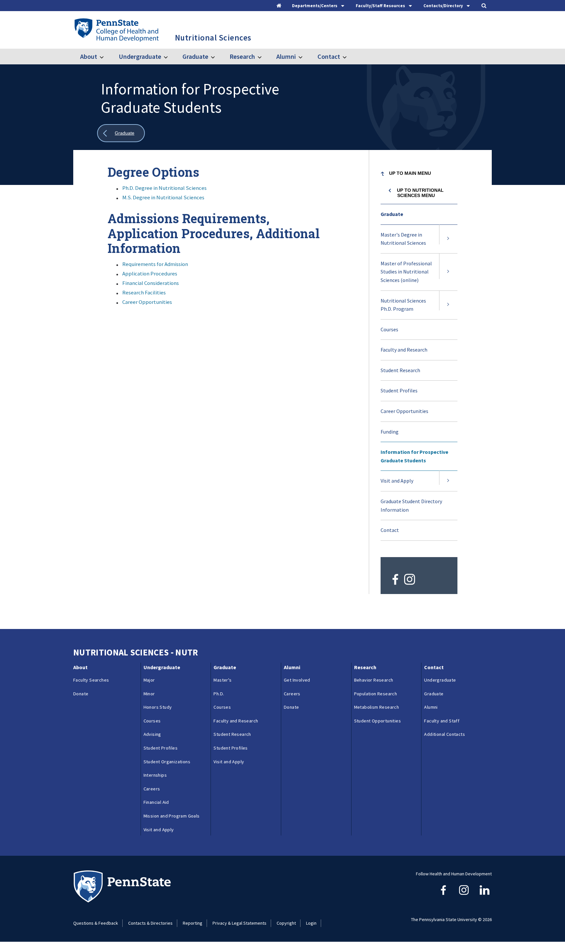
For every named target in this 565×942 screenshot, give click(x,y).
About (88, 56)
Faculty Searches (91, 680)
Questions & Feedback (95, 923)
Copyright (286, 923)
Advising (152, 734)
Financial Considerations (150, 283)
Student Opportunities (377, 721)
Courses (397, 333)
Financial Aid (156, 802)
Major (149, 680)
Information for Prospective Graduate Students (414, 456)
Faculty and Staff (441, 721)
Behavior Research (373, 680)
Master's (222, 680)
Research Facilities (144, 292)
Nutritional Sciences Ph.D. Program (403, 304)
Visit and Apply (397, 480)
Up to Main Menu (410, 173)
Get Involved (297, 680)
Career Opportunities (147, 302)
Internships (155, 775)
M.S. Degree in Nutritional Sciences (163, 197)
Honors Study (158, 707)
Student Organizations (167, 762)
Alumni (286, 56)
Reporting (192, 923)
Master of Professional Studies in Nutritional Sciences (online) (407, 275)
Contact (328, 56)
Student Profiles (399, 390)
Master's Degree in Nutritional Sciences (403, 238)
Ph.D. (219, 694)
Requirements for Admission (155, 264)
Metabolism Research (376, 707)
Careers (152, 789)
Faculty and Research (404, 349)
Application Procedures (149, 273)
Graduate (195, 56)
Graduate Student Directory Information (411, 505)
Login (311, 923)
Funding (390, 431)
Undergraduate (140, 56)
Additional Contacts (444, 734)
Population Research (375, 694)
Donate (80, 694)
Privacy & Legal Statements (239, 923)
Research (242, 56)
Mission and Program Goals (172, 816)
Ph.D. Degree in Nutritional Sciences (164, 187)
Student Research (400, 370)
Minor (149, 694)
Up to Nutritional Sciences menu (420, 193)
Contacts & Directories (150, 923)
